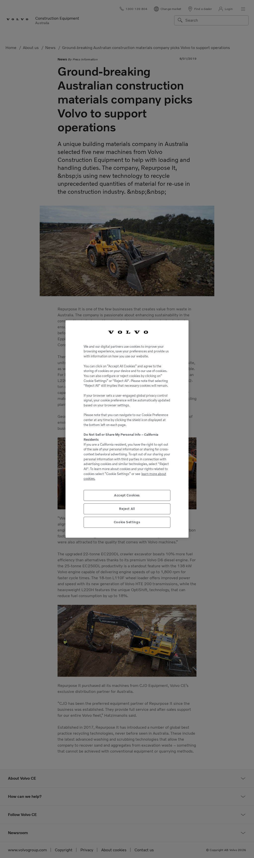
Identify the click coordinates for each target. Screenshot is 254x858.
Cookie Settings (127, 522)
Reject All (127, 509)
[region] (127, 429)
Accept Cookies (127, 495)
